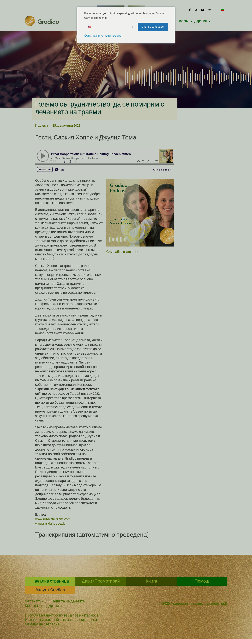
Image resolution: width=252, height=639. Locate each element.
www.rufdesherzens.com (53, 519)
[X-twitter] (196, 10)
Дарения (200, 21)
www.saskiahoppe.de (50, 523)
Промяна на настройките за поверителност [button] (61, 615)
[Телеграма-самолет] (209, 10)
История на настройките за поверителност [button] (61, 620)
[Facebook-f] (189, 10)
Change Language (153, 27)
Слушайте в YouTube (122, 252)
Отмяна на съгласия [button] (42, 624)
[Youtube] (203, 10)
